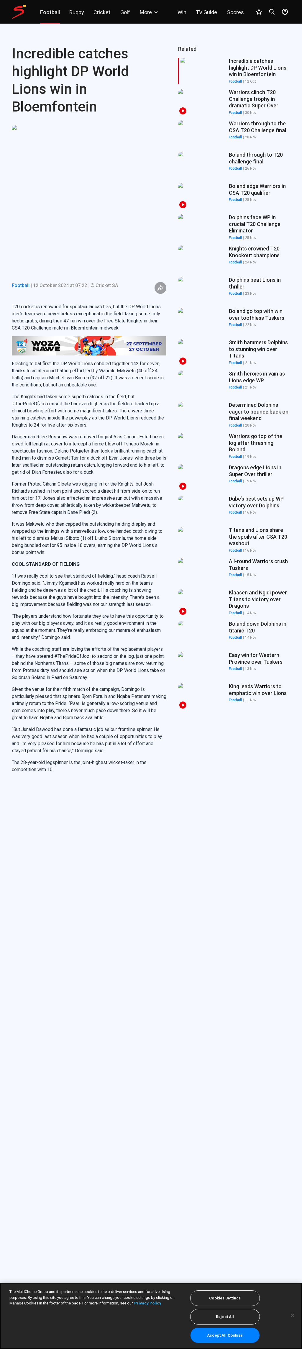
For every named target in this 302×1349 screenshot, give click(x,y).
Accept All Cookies (225, 1335)
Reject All (225, 1316)
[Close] (292, 1315)
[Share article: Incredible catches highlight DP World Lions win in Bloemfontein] (160, 288)
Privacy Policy (147, 1303)
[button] (234, 102)
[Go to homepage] (19, 12)
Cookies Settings (225, 1298)
